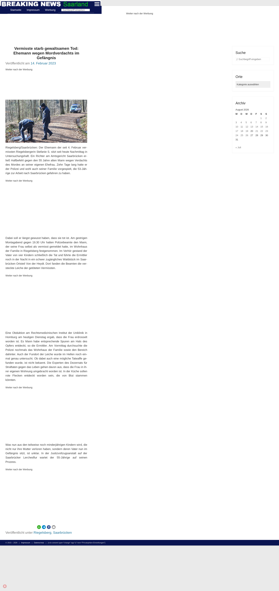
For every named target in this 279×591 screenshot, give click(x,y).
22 (261, 131)
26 (247, 135)
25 (242, 135)
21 (256, 131)
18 (242, 131)
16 (266, 126)
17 (237, 131)
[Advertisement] (139, 31)
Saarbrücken (62, 532)
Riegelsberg (42, 532)
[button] (39, 527)
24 (237, 135)
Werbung (50, 9)
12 (247, 126)
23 (266, 131)
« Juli (238, 147)
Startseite (15, 9)
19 (247, 131)
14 (256, 126)
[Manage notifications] (5, 586)
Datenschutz (39, 543)
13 (251, 126)
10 (237, 126)
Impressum (33, 9)
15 (261, 126)
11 (242, 126)
